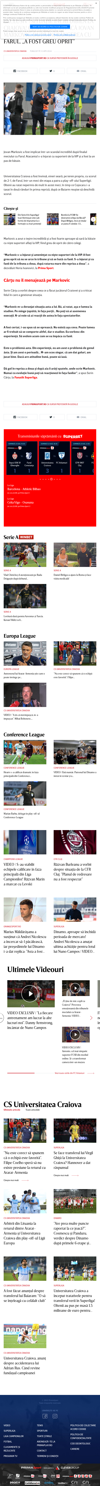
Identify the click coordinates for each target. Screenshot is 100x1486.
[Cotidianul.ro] (32, 1483)
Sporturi (42, 1430)
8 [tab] (60, 479)
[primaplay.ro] (55, 1476)
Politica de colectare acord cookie (38, 35)
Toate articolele (33, 1109)
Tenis (40, 1425)
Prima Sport (31, 1468)
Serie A (7, 570)
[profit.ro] (15, 1483)
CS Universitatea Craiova (15, 51)
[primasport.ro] (77, 1476)
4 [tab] (48, 479)
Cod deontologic (80, 1443)
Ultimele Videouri (35, 969)
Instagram (55, 1416)
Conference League (14, 767)
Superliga (59, 926)
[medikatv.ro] (62, 1483)
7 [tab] (57, 479)
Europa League (11, 669)
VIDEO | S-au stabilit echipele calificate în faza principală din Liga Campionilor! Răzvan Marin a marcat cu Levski (24, 874)
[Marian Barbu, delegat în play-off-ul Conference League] (25, 793)
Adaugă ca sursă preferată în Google (50, 58)
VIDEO (7, 1425)
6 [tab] (54, 479)
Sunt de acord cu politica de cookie (50, 27)
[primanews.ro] (42, 1476)
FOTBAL (8, 1441)
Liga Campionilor (14, 1436)
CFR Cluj (58, 859)
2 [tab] (43, 479)
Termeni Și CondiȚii (47, 1455)
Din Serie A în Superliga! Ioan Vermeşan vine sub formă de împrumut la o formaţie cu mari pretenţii (29, 219)
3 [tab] (46, 479)
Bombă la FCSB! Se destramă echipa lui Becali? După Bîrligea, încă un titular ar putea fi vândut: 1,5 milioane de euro (73, 219)
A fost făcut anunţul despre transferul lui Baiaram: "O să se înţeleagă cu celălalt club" (25, 1296)
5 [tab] (51, 479)
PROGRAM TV (10, 1455)
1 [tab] (40, 479)
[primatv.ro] (10, 1476)
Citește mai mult (11, 1180)
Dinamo (57, 1218)
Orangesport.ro (12, 926)
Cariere (74, 1448)
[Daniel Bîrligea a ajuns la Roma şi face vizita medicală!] (75, 555)
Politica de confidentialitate (64, 35)
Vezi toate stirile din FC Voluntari (70, 1073)
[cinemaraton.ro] (74, 1483)
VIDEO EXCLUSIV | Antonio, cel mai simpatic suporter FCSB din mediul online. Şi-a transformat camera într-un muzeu (75, 1055)
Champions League (13, 859)
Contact (42, 1450)
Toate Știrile (44, 1436)
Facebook (45, 1416)
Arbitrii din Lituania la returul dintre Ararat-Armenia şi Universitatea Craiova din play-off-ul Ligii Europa (24, 1233)
